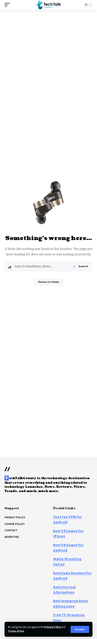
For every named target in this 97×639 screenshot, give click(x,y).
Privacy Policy (52, 627)
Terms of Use (16, 631)
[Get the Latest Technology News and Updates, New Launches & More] (48, 5)
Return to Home (48, 282)
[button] (80, 629)
